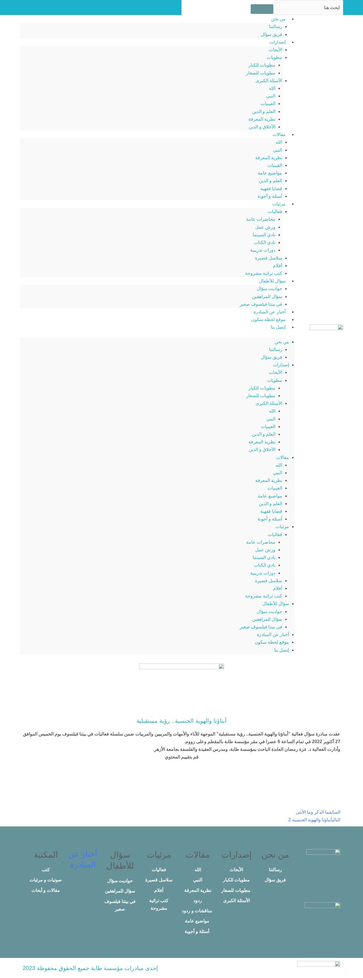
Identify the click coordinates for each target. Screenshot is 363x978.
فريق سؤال (271, 34)
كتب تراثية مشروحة (263, 273)
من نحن (278, 18)
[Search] (262, 9)
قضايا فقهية (271, 188)
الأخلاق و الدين (262, 126)
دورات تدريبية (262, 250)
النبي (270, 95)
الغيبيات (268, 103)
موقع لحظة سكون (268, 319)
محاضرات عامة (260, 219)
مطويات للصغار (260, 73)
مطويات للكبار (261, 65)
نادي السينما (264, 234)
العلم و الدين (263, 111)
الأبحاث (275, 49)
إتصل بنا (278, 327)
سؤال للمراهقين (267, 296)
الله (272, 88)
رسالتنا (275, 26)
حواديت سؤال (269, 288)
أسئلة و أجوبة (270, 196)
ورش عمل (265, 227)
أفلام (277, 265)
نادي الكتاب (264, 242)
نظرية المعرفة (261, 119)
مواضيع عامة (270, 173)
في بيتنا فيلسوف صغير (261, 304)
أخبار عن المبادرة (270, 311)
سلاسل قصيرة (268, 258)
